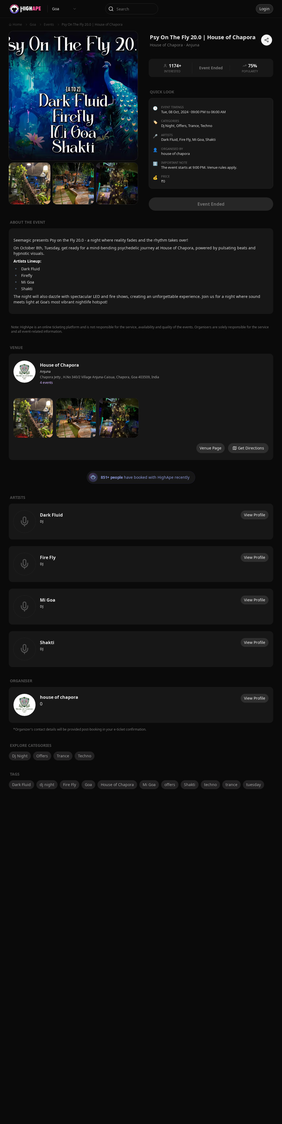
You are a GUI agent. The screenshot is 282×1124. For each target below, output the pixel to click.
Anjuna (192, 44)
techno (210, 784)
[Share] (266, 40)
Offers (181, 125)
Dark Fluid (21, 784)
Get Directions (251, 448)
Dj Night (168, 125)
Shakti (189, 784)
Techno (206, 125)
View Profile (254, 514)
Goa (88, 784)
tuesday (253, 784)
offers (169, 784)
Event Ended (210, 204)
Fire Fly (69, 784)
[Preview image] (33, 418)
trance (231, 784)
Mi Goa (149, 784)
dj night (47, 784)
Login (264, 8)
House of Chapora (117, 784)
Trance (193, 125)
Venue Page (210, 448)
